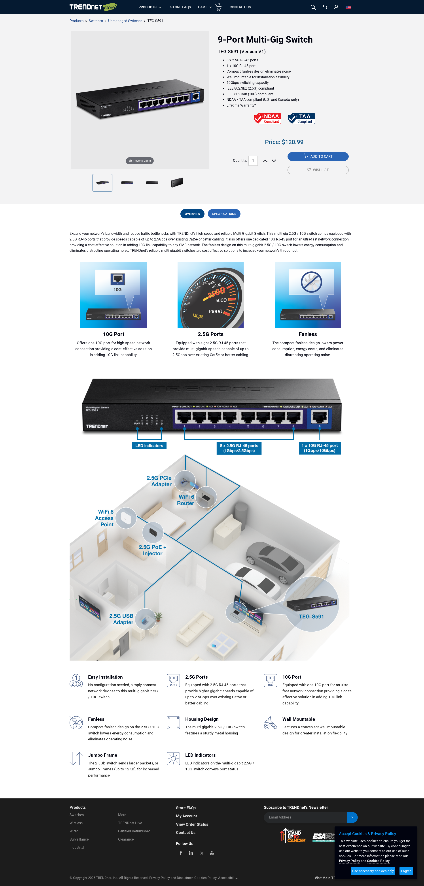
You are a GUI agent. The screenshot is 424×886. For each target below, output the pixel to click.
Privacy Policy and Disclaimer (171, 878)
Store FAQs (180, 7)
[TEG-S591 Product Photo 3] (127, 182)
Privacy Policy (349, 861)
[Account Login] (336, 7)
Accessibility (227, 878)
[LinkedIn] (191, 852)
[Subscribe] (352, 817)
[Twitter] (201, 852)
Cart (202, 7)
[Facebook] (180, 852)
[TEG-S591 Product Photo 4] (152, 182)
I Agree (406, 871)
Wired (74, 831)
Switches (77, 815)
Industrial (77, 847)
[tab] (192, 213)
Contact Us (240, 7)
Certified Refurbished (134, 831)
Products (76, 21)
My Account (186, 816)
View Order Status (192, 824)
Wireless (76, 823)
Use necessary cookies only (373, 871)
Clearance (126, 839)
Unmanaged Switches (125, 21)
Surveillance (79, 839)
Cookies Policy (205, 878)
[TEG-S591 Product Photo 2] (102, 182)
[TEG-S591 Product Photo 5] (177, 182)
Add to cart (321, 156)
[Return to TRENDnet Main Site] (325, 7)
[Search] (313, 7)
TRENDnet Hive (130, 823)
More (122, 815)
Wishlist (321, 170)
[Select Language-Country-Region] (348, 7)
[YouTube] (212, 852)
